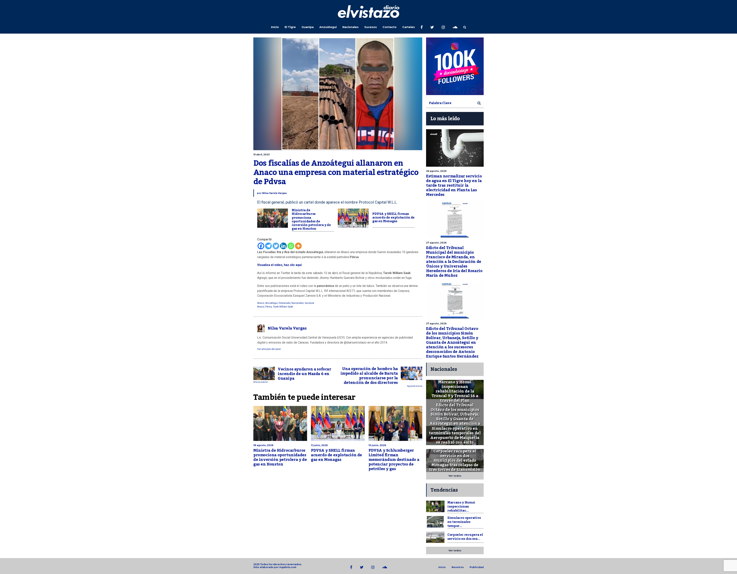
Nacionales (350, 27)
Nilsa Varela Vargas (274, 193)
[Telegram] (268, 246)
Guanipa (308, 27)
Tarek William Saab (283, 306)
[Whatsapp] (291, 246)
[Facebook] (261, 246)
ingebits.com (287, 567)
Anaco (260, 303)
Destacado (284, 303)
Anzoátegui (328, 27)
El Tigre (290, 27)
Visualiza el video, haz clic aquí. (279, 265)
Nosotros (458, 567)
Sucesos (370, 27)
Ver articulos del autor (269, 349)
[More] (298, 246)
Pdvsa (268, 306)
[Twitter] (276, 246)
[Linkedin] (283, 246)
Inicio (275, 27)
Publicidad (477, 567)
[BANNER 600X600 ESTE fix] (455, 66)
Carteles (408, 27)
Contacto (390, 27)
